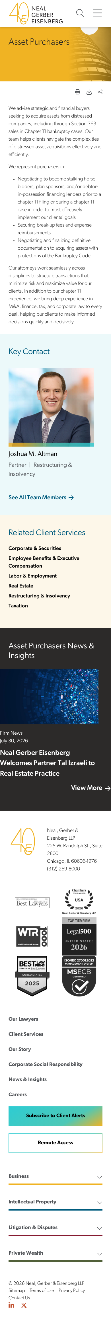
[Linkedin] (11, 1306)
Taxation (18, 606)
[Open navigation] (97, 13)
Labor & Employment (33, 576)
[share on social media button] (100, 92)
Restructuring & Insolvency (39, 596)
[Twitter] (24, 1306)
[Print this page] (77, 92)
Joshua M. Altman (33, 454)
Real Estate (21, 586)
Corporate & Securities (35, 548)
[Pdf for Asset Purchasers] (89, 92)
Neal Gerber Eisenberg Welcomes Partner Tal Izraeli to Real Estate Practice (47, 763)
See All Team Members (37, 498)
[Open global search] (80, 13)
